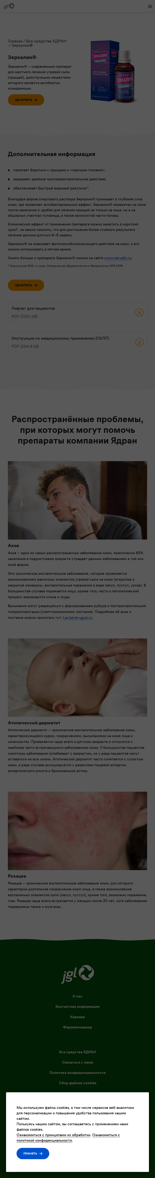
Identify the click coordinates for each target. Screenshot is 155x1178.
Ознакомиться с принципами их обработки (53, 1135)
